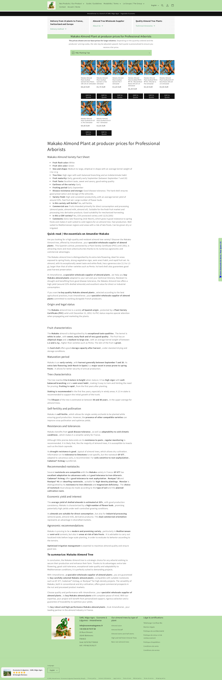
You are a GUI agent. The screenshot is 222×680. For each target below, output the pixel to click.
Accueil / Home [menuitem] (74, 7)
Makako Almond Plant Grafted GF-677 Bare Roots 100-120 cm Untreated (167, 81)
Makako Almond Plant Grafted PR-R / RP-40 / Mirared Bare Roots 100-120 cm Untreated (135, 82)
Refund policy (137, 678)
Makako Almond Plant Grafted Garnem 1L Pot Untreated (102, 81)
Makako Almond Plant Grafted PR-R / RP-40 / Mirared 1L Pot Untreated (151, 81)
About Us (97, 26)
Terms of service (149, 678)
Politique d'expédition (151, 642)
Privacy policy (92, 678)
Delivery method (57, 29)
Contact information (105, 678)
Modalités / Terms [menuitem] (111, 3)
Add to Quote (88, 96)
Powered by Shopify (79, 678)
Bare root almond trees (120, 642)
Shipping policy (160, 678)
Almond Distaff (117, 630)
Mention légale (149, 627)
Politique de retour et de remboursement (152, 636)
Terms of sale (127, 678)
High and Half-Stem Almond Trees (124, 638)
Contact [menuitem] (62, 7)
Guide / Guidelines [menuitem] (94, 3)
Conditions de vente (151, 646)
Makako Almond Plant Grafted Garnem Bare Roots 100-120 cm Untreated (88, 81)
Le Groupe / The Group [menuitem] (132, 3)
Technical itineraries (144, 26)
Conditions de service (151, 650)
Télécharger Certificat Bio (152, 623)
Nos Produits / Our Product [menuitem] (70, 3)
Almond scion (116, 626)
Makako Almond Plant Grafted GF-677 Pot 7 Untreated (104, 120)
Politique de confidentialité (153, 631)
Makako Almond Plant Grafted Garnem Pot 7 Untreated (118, 81)
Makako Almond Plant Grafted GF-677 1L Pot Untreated (88, 120)
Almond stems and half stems (122, 634)
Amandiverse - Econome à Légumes (62, 678)
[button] (162, 5)
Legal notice (117, 678)
